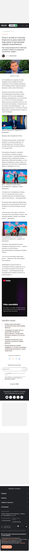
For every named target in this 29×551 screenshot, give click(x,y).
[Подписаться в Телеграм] (10, 397)
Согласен (6, 547)
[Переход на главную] (3, 25)
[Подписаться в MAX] (21, 397)
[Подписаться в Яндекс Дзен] (6, 397)
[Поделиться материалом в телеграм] (16, 358)
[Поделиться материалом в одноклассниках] (12, 358)
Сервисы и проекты (7, 502)
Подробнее (22, 543)
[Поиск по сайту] (22, 25)
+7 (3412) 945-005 (5, 520)
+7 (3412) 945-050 (16, 522)
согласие (9, 373)
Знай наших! (5, 34)
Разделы (3, 498)
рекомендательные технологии (9, 539)
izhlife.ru (6, 540)
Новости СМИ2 (14, 384)
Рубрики (3, 493)
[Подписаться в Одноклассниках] (18, 397)
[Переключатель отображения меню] (26, 25)
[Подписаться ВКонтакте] (14, 397)
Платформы (5, 507)
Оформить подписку (14, 488)
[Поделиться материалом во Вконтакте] (9, 358)
